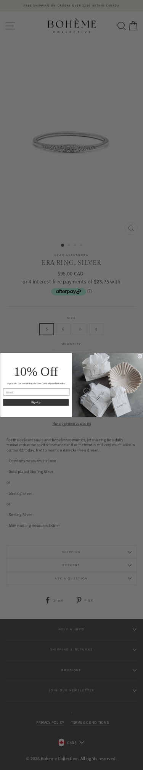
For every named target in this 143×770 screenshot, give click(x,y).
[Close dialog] (140, 356)
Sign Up (35, 402)
